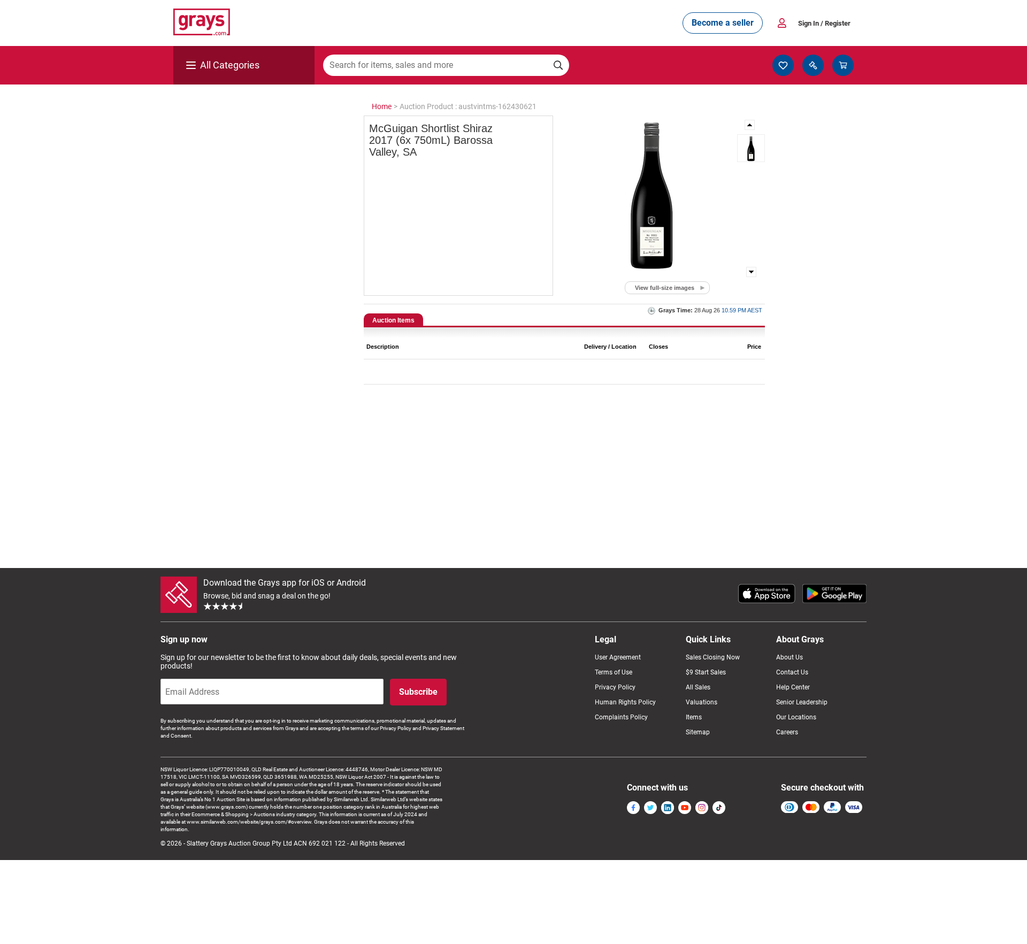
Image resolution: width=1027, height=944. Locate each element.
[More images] (750, 125)
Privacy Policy (615, 687)
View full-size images (664, 288)
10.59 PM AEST (742, 310)
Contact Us (792, 672)
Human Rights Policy (625, 702)
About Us (789, 657)
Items (694, 717)
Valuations (701, 702)
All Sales (698, 687)
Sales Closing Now (713, 657)
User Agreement (618, 657)
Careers (787, 732)
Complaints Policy (621, 717)
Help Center (793, 687)
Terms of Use (613, 672)
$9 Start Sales (706, 672)
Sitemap (698, 732)
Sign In (824, 23)
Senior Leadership (801, 702)
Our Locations (796, 717)
